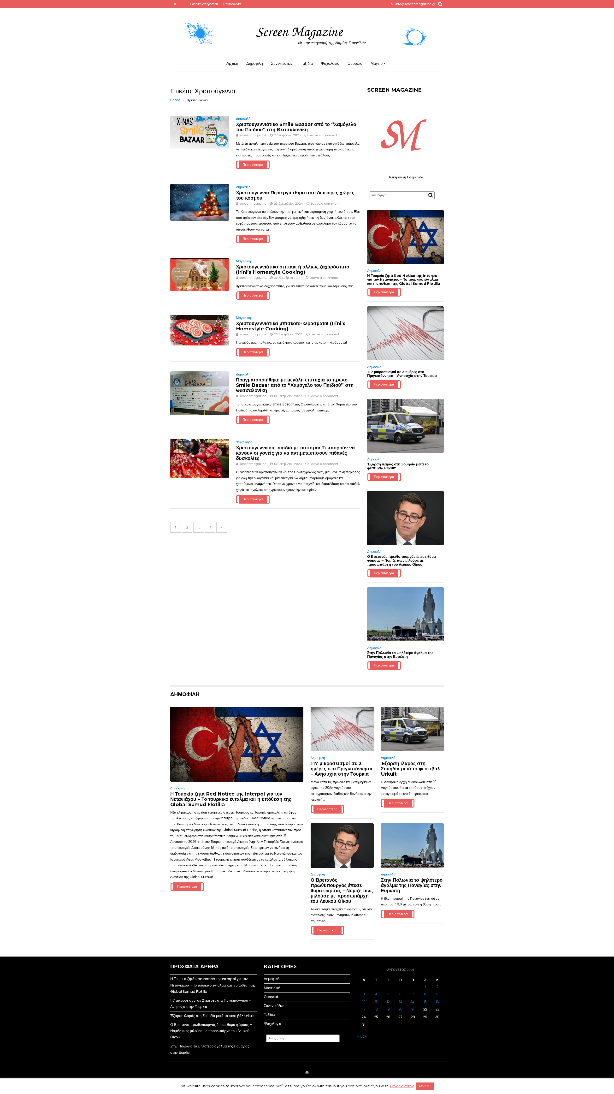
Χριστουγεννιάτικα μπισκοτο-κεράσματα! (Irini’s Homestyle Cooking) (290, 326)
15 (425, 1001)
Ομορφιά (355, 63)
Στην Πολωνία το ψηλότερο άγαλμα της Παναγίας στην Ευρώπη (400, 654)
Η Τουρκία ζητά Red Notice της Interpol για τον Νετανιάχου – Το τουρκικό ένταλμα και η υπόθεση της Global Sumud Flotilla (403, 279)
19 (388, 1009)
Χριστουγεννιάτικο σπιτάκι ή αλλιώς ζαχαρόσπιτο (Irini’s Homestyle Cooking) (292, 269)
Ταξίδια (307, 63)
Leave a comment (323, 135)
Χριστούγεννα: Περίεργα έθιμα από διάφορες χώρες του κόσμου (295, 195)
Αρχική (232, 63)
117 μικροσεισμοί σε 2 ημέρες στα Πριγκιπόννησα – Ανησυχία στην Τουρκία (402, 373)
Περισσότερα (253, 164)
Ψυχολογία (330, 63)
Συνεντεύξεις (282, 63)
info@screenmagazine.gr (416, 4)
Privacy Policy (402, 1085)
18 (376, 1009)
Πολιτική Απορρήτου (204, 4)
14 (412, 1001)
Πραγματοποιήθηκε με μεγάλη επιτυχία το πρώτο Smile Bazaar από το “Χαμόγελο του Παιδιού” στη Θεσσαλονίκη (295, 385)
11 (376, 1001)
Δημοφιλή (254, 63)
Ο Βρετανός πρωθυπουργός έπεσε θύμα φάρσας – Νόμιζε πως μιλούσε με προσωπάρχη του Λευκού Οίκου (401, 560)
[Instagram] (174, 4)
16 (437, 1001)
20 (400, 1009)
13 (400, 1001)
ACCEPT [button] (425, 1086)
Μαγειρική (379, 63)
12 (388, 1001)
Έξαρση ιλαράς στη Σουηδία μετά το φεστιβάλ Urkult (398, 466)
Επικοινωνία (232, 4)
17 (364, 1009)
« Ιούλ (361, 1036)
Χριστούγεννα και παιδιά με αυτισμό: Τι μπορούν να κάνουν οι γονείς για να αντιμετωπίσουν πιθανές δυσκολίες (295, 453)
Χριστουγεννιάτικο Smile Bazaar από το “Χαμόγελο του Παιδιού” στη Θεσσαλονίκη (296, 126)
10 (364, 1001)
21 (412, 1009)
